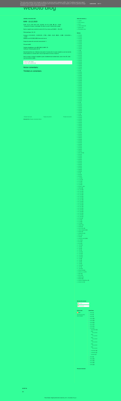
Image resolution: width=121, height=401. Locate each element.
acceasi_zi (80, 186)
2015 (91, 328)
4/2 (79, 102)
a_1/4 (79, 181)
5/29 (79, 139)
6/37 (79, 167)
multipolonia (81, 233)
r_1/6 (79, 260)
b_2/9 (79, 221)
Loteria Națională (82, 25)
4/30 (79, 115)
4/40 (79, 127)
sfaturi (79, 273)
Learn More (93, 3)
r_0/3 (79, 246)
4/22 (79, 105)
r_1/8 (79, 261)
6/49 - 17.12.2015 (94, 335)
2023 (91, 314)
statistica (80, 277)
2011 (91, 360)
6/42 (79, 176)
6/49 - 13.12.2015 (94, 338)
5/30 (79, 141)
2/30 (79, 67)
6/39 (79, 171)
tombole (80, 278)
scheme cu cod (81, 271)
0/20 (79, 38)
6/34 (79, 164)
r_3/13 (79, 268)
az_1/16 (80, 198)
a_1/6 (79, 183)
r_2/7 (79, 266)
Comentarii (81, 306)
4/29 (79, 112)
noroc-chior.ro (81, 22)
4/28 (79, 110)
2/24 (79, 58)
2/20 (79, 53)
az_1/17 (80, 199)
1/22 (79, 45)
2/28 (79, 63)
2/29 (79, 65)
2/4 (79, 70)
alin (79, 312)
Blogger (74, 397)
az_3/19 (80, 213)
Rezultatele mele (82, 29)
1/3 (79, 50)
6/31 (79, 162)
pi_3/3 (79, 240)
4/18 (79, 99)
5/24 (79, 134)
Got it (99, 3)
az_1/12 (80, 193)
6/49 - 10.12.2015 (94, 341)
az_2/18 (80, 208)
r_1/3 (79, 258)
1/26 (79, 47)
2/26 (79, 62)
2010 (91, 362)
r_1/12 (79, 251)
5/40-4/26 (80, 152)
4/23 (79, 107)
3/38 (79, 94)
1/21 (79, 43)
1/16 (79, 40)
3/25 (79, 79)
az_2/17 (80, 206)
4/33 (79, 120)
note (79, 236)
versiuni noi (80, 282)
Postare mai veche (67, 116)
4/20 (79, 104)
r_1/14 (79, 255)
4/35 (79, 122)
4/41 (79, 129)
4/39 (79, 125)
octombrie (93, 352)
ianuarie (93, 354)
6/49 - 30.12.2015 (94, 332)
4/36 (79, 124)
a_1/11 (79, 179)
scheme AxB (81, 270)
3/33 (79, 90)
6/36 (79, 166)
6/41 (79, 174)
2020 (91, 320)
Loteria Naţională (82, 230)
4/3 (79, 114)
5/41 (79, 154)
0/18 (79, 35)
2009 (91, 364)
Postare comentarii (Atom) (35, 119)
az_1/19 (80, 201)
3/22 (79, 73)
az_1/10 (80, 191)
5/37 (79, 147)
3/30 (79, 85)
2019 (91, 322)
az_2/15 (80, 203)
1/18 (79, 42)
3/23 (79, 75)
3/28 (79, 82)
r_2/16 (79, 265)
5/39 (79, 151)
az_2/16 (80, 204)
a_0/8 (79, 178)
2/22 (79, 57)
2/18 (79, 52)
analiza (79, 188)
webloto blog (39, 7)
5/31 (79, 142)
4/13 (79, 95)
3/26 (79, 80)
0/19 (79, 37)
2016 (91, 326)
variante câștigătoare (83, 280)
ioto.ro (79, 24)
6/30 (79, 161)
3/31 (79, 87)
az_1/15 (80, 196)
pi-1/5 (79, 241)
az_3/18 (80, 211)
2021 (91, 318)
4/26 (79, 109)
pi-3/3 (79, 243)
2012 (91, 358)
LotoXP (79, 20)
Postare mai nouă (28, 116)
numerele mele (33, 63)
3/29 (79, 84)
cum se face (81, 228)
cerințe (79, 226)
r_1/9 (79, 263)
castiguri (80, 224)
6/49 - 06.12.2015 (94, 344)
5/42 (79, 156)
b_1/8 (79, 219)
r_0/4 (79, 248)
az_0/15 (80, 189)
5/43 (79, 157)
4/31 (79, 117)
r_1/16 (79, 256)
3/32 (79, 89)
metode (80, 231)
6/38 (79, 169)
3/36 (79, 92)
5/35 (79, 146)
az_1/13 (80, 194)
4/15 (79, 97)
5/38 (79, 149)
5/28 (79, 137)
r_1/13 (79, 253)
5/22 (79, 132)
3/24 (79, 77)
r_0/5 (79, 250)
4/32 (79, 119)
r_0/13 (79, 245)
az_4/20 (80, 216)
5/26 (79, 136)
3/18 (29, 63)
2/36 (79, 68)
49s (79, 131)
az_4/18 (80, 214)
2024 (91, 312)
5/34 (79, 144)
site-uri (79, 275)
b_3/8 (79, 223)
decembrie (93, 329)
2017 (91, 324)
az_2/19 (80, 209)
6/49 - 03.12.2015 (94, 347)
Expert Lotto (81, 27)
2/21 (79, 55)
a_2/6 (79, 184)
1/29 (79, 48)
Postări (80, 303)
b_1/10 (79, 218)
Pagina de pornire (48, 116)
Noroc (79, 235)
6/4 (79, 172)
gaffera (65, 397)
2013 (91, 356)
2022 (91, 316)
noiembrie (93, 350)
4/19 (79, 100)
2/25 (79, 60)
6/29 (79, 159)
